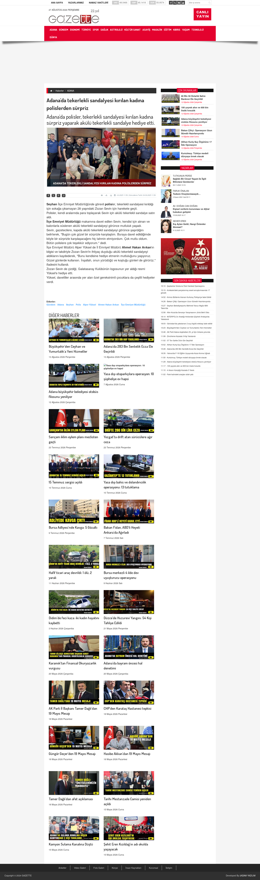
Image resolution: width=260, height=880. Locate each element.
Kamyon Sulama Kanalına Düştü (71, 844)
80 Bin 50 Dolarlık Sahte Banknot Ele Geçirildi (193, 97)
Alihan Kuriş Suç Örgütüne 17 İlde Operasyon (196, 143)
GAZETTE (27, 875)
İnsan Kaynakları (133, 867)
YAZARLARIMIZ (76, 2)
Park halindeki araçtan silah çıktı (177, 374)
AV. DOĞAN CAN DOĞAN (185, 190)
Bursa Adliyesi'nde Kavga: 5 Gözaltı (73, 527)
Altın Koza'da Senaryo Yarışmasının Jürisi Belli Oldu (185, 312)
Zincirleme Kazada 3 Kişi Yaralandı (178, 336)
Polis (78, 304)
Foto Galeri (98, 867)
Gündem (50, 304)
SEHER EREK (179, 205)
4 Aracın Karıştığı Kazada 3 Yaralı (177, 370)
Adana (60, 304)
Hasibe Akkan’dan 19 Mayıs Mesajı (127, 753)
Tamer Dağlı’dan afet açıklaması (71, 799)
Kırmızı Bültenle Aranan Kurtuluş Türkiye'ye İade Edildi (186, 297)
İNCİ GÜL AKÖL (180, 220)
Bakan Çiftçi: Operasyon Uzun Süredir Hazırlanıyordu (196, 132)
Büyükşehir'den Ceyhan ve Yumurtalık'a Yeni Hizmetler (186, 327)
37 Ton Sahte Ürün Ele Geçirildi (177, 340)
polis (108, 204)
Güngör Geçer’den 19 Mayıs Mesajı (72, 753)
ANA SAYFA (57, 2)
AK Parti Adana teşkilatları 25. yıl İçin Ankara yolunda (185, 332)
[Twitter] (53, 195)
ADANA (70, 90)
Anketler (62, 867)
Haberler (60, 90)
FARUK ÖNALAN (181, 175)
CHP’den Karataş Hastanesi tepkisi (127, 708)
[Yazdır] (102, 195)
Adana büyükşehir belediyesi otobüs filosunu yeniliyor (196, 120)
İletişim (169, 867)
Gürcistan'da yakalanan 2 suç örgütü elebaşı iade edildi (186, 323)
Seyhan (51, 204)
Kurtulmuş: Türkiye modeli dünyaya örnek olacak (194, 155)
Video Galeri (80, 867)
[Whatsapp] (63, 195)
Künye (115, 867)
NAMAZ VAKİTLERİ (98, 2)
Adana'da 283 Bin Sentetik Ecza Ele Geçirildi (182, 349)
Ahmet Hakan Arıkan (136, 247)
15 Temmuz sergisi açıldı (65, 482)
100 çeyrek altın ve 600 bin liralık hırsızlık (194, 109)
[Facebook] (48, 195)
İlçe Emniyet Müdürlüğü (63, 221)
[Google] (58, 195)
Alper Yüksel (89, 304)
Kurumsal (153, 867)
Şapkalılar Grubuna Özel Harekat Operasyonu (183, 286)
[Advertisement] (130, 62)
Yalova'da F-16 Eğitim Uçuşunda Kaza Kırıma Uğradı (185, 353)
